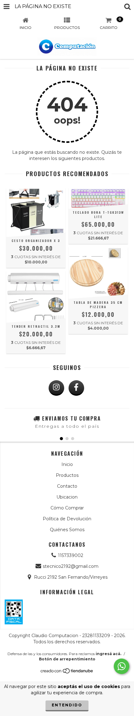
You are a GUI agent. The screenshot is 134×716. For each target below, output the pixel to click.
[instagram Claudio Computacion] (56, 388)
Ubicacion (67, 497)
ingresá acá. (108, 653)
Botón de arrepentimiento (67, 659)
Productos (67, 475)
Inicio (67, 464)
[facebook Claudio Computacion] (76, 388)
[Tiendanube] (67, 672)
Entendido (67, 705)
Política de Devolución (67, 519)
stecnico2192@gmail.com (70, 566)
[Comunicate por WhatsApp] (121, 666)
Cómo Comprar (67, 508)
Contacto (67, 486)
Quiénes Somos (67, 529)
